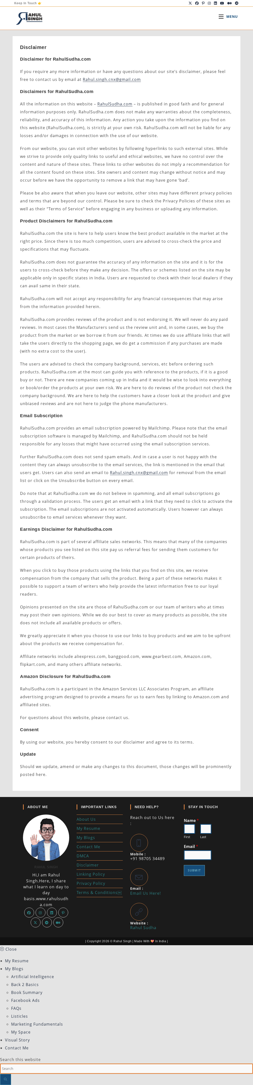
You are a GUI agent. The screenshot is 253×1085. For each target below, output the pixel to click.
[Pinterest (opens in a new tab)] (203, 3)
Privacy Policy (91, 883)
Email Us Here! (145, 893)
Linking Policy (91, 874)
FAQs (16, 1008)
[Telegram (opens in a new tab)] (236, 3)
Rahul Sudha (143, 927)
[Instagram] (40, 912)
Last (203, 837)
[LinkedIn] (52, 912)
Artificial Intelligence (32, 976)
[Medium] (58, 922)
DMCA (83, 856)
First (187, 837)
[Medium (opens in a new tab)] (229, 3)
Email (191, 846)
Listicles (19, 1016)
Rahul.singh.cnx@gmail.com (112, 79)
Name (191, 820)
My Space (21, 1032)
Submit (194, 870)
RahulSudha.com (114, 104)
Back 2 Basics (25, 984)
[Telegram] (47, 922)
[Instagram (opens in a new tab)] (209, 3)
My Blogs (86, 837)
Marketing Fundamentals (37, 1024)
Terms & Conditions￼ (99, 892)
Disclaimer (88, 865)
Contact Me (88, 846)
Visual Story (17, 1040)
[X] (36, 922)
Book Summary (26, 992)
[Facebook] (29, 912)
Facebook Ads (25, 1000)
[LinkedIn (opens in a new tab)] (215, 3)
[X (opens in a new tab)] (190, 3)
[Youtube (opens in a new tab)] (222, 3)
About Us (86, 819)
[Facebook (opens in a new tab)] (197, 3)
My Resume (88, 828)
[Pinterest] (63, 912)
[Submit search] (5, 1079)
